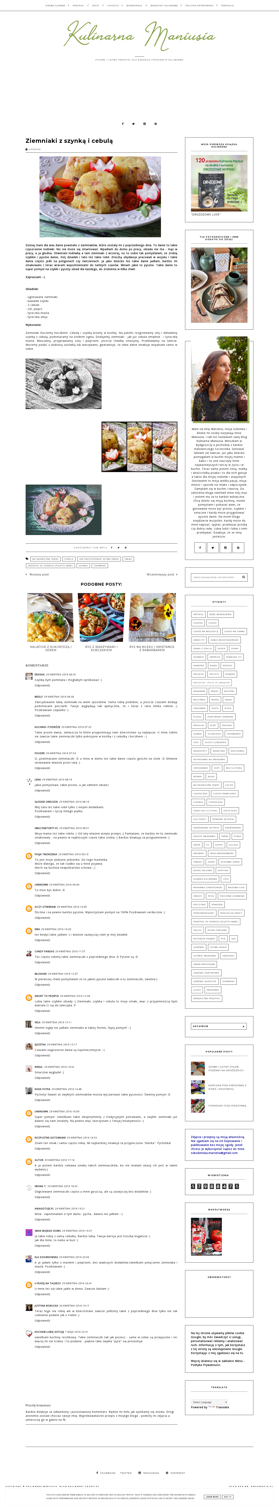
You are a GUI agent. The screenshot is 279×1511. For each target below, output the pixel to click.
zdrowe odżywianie (206, 973)
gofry (219, 845)
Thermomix (234, 734)
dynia (237, 836)
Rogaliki (198, 725)
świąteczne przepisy (206, 998)
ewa (37, 929)
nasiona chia (236, 887)
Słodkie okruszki (46, 801)
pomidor (217, 904)
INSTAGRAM (151, 1473)
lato (226, 879)
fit (207, 845)
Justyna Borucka (46, 1305)
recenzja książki (204, 938)
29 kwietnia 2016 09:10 (73, 854)
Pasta (215, 708)
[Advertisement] (139, 93)
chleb (229, 785)
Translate (222, 1407)
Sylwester (214, 734)
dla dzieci (199, 819)
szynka (83, 565)
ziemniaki (100, 565)
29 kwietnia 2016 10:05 (72, 906)
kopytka (223, 870)
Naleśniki (199, 700)
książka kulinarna (205, 879)
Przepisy (78, 5)
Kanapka (198, 665)
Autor (39, 1160)
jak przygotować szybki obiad (99, 559)
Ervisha (40, 674)
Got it (228, 1497)
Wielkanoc (238, 751)
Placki (197, 717)
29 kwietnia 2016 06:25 (61, 674)
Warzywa (219, 751)
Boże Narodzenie (221, 614)
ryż (223, 938)
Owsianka (199, 708)
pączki (197, 930)
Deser (221, 648)
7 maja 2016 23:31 (76, 1331)
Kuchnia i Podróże (47, 727)
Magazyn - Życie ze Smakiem (211, 682)
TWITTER (126, 1473)
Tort (196, 742)
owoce (197, 896)
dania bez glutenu (205, 810)
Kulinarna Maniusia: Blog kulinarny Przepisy (62, 1486)
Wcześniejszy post (160, 574)
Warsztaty (200, 751)
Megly (39, 696)
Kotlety (214, 674)
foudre (40, 753)
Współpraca (134, 5)
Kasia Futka (42, 1089)
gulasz (233, 845)
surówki (198, 947)
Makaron (199, 691)
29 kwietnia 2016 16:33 (82, 1137)
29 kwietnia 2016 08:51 (74, 828)
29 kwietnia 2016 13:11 (57, 1022)
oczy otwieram (45, 906)
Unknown (41, 884)
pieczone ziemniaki (232, 896)
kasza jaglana (202, 870)
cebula (68, 559)
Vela (38, 1022)
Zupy (217, 768)
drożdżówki (233, 828)
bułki (211, 776)
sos (233, 938)
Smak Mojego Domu (48, 1230)
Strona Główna (55, 5)
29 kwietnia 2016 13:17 (62, 1044)
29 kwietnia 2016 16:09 (64, 1111)
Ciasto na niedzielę (205, 631)
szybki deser (218, 947)
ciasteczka (200, 793)
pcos (211, 896)
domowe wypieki (223, 819)
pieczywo (199, 904)
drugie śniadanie (204, 836)
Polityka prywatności (199, 5)
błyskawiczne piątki (45, 559)
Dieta (95, 5)
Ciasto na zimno (234, 631)
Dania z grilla (202, 648)
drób (224, 836)
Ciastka (198, 623)
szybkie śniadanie (204, 956)
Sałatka (227, 725)
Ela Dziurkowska (46, 1257)
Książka (230, 674)
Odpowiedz (42, 685)
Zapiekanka (200, 768)
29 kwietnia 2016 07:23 (76, 727)
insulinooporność (222, 853)
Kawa (213, 665)
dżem (196, 845)
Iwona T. (40, 1186)
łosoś (197, 990)
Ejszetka (40, 1044)
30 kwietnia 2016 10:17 (74, 1305)
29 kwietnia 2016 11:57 (70, 951)
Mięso (214, 691)
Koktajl (228, 665)
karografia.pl (262, 1486)
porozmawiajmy (203, 913)
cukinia (198, 802)
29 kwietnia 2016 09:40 (64, 884)
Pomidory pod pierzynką (227, 1105)
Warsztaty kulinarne (164, 5)
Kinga (39, 1067)
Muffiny (229, 691)
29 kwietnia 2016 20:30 (74, 1257)
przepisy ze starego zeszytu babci (50, 565)
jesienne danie (230, 862)
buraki (197, 776)
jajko (211, 862)
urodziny (228, 956)
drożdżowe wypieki (206, 828)
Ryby (213, 725)
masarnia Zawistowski (207, 887)
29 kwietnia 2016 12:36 (75, 996)
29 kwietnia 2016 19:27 (77, 1230)
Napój (215, 700)
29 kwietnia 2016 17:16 (60, 1160)
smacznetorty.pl (46, 828)
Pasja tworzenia (46, 854)
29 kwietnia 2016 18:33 (63, 1186)
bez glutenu (234, 768)
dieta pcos (230, 810)
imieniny (198, 853)
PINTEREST (178, 1473)
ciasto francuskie (224, 793)
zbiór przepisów (204, 964)
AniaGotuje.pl (44, 1208)
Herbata (198, 657)
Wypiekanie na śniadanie (209, 759)
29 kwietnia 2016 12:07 (63, 973)
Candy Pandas (44, 951)
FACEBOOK (108, 1473)
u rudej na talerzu (48, 1283)
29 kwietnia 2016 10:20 (56, 929)
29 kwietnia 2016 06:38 (59, 696)
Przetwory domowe (220, 717)
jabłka (197, 862)
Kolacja (198, 674)
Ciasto (213, 623)
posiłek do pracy (231, 913)
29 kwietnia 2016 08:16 (57, 779)
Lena (38, 779)
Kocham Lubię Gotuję (49, 1331)
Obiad (128, 559)
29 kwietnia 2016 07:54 (61, 753)
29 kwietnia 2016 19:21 (70, 1208)
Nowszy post (39, 574)
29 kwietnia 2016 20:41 (77, 1283)
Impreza (215, 657)
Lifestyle (113, 5)
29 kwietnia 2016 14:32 (59, 1067)
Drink (234, 648)
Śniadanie (213, 990)
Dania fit (199, 640)
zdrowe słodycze (205, 981)
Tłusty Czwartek (215, 742)
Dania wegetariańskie (224, 640)
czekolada (216, 802)
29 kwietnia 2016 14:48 (67, 1089)
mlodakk (41, 973)
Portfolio (227, 5)
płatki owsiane (217, 930)
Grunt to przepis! (47, 996)
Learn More (212, 1497)
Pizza (228, 708)
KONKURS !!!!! (234, 657)
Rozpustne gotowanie (50, 1137)
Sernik (197, 734)
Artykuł (198, 614)
